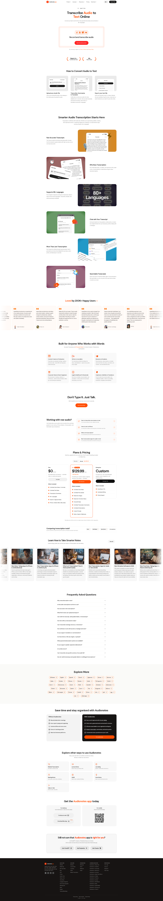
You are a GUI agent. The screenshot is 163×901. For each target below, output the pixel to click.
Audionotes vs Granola (94, 879)
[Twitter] (46, 873)
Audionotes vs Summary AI (95, 887)
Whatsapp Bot (62, 885)
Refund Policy (87, 896)
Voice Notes (62, 879)
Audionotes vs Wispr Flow (94, 864)
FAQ (61, 872)
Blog (60, 870)
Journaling (72, 868)
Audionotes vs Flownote (94, 878)
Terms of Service (83, 49)
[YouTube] (53, 873)
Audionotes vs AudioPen (94, 866)
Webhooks (82, 868)
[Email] (51, 873)
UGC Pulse (106, 870)
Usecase (74, 2)
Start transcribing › (81, 405)
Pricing (87, 2)
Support (61, 889)
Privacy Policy (91, 49)
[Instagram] (48, 873)
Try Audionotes (99, 737)
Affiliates (61, 864)
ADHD (71, 870)
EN (105, 2)
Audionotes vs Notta (93, 883)
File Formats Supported (64, 883)
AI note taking (103, 720)
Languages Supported (64, 881)
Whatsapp (82, 864)
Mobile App (62, 866)
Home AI (106, 866)
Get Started (81, 481)
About (61, 887)
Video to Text (62, 878)
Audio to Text (62, 876)
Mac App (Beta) (63, 868)
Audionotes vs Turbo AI (94, 889)
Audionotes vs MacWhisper (95, 881)
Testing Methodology (63, 891)
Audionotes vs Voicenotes (94, 868)
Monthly (75, 461)
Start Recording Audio (81, 43)
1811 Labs (106, 864)
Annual (84, 461)
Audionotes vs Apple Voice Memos (96, 874)
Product (68, 2)
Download (93, 2)
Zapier (81, 870)
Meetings (72, 864)
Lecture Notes (72, 866)
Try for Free (112, 2)
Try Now (58, 479)
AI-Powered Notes (79, 347)
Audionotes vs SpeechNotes (95, 885)
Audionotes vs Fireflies (94, 876)
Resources (81, 2)
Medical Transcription (74, 872)
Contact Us (105, 481)
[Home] (78, 8)
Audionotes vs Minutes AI (94, 870)
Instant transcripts (91, 729)
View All (111, 541)
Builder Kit (106, 868)
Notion (81, 866)
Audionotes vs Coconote (94, 872)
